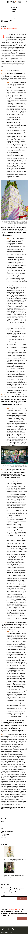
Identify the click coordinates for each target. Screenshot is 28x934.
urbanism (3, 837)
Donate (14, 16)
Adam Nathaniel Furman (7, 831)
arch (2, 832)
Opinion (14, 11)
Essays (14, 9)
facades (3, 835)
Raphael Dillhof (6, 28)
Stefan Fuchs (13, 28)
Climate (14, 14)
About (14, 5)
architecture (5, 834)
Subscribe (14, 7)
